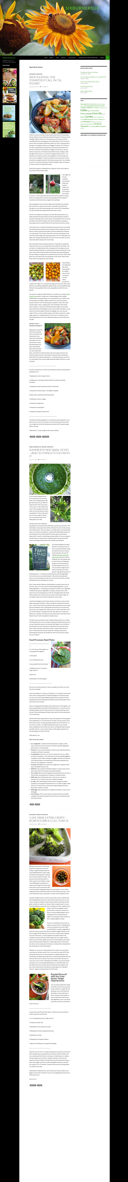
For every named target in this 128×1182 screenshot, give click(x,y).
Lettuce (96, 119)
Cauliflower (96, 107)
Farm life (97, 113)
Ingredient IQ (37, 447)
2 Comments (44, 86)
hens (86, 119)
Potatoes (86, 121)
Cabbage (83, 107)
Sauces (39, 436)
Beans (88, 104)
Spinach (100, 122)
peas (81, 122)
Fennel (103, 113)
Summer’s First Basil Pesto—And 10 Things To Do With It (49, 453)
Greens (82, 119)
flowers (82, 117)
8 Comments (42, 459)
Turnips (93, 126)
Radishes (93, 122)
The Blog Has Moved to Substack (89, 72)
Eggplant (89, 110)
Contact (102, 57)
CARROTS (89, 107)
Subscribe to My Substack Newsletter (88, 57)
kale (89, 119)
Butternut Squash (100, 106)
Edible (83, 110)
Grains (102, 117)
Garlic (95, 117)
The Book (97, 124)
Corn (106, 107)
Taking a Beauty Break (86, 91)
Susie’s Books (71, 57)
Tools (90, 126)
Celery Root (102, 107)
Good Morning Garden (86, 86)
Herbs (31, 447)
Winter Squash (101, 126)
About (51, 57)
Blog (57, 57)
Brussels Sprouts (89, 106)
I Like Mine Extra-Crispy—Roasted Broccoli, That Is (48, 819)
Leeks (92, 119)
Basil (32, 804)
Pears (104, 119)
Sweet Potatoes (90, 124)
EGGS (93, 110)
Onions (100, 119)
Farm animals (86, 113)
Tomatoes (45, 436)
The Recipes (39, 74)
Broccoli (33, 1085)
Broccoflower (102, 104)
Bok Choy (95, 104)
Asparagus (83, 104)
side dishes (32, 74)
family (97, 110)
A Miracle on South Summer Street (89, 81)
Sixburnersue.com (9, 58)
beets (91, 104)
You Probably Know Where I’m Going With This (93, 77)
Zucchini (82, 128)
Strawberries (83, 124)
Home (45, 57)
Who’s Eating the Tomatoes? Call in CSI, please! (45, 80)
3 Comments (43, 824)
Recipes (63, 57)
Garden (33, 436)
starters (43, 447)
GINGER (99, 117)
